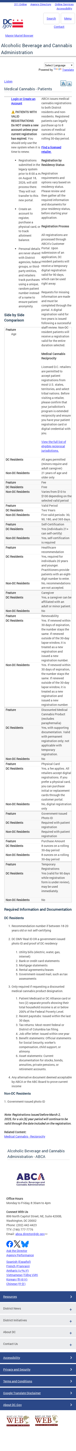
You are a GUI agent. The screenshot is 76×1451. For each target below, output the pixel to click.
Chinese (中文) (16, 1284)
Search (51, 18)
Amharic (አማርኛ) (17, 1270)
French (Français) (18, 1266)
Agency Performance (20, 1255)
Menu (68, 18)
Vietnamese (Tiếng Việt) (22, 1275)
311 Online (20, 4)
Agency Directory (40, 4)
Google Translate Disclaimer (22, 1393)
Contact (59, 27)
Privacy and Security (16, 1369)
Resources (10, 1297)
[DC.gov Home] (12, 28)
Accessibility (64, 8)
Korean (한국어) (16, 1279)
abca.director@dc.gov (30, 1234)
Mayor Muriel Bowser (19, 35)
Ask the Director (16, 1251)
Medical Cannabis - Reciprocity (24, 1136)
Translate (68, 70)
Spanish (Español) (18, 1262)
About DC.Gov (12, 1405)
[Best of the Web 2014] (18, 1426)
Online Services (64, 4)
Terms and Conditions (17, 1381)
